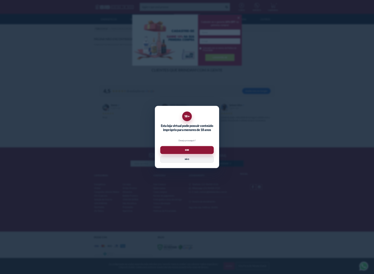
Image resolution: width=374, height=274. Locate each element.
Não (187, 159)
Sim (187, 150)
